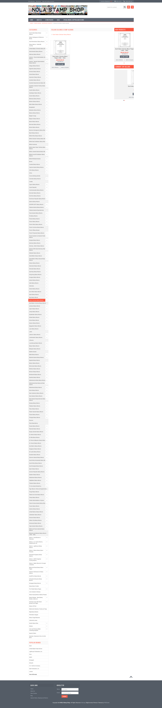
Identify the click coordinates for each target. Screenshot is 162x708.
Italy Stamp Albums (33, 297)
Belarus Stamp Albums (34, 113)
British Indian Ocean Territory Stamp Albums (37, 147)
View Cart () (129, 1)
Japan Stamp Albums (34, 308)
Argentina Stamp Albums (35, 68)
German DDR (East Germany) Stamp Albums (37, 249)
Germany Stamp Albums (34, 243)
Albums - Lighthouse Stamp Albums (35, 546)
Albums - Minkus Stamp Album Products (36, 551)
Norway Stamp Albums (34, 403)
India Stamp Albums (33, 283)
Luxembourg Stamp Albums (35, 343)
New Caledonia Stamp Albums (36, 393)
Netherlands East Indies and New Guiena (37, 383)
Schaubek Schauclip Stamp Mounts (35, 579)
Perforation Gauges (33, 614)
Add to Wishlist (55, 67)
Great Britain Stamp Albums (35, 256)
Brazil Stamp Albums (34, 133)
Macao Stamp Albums (34, 346)
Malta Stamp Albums (34, 354)
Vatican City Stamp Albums (35, 520)
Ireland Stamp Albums (34, 288)
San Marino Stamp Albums (35, 446)
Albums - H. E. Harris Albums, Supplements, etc (36, 542)
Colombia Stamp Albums (35, 178)
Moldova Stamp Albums (34, 368)
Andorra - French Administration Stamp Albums (38, 57)
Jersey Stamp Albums (34, 311)
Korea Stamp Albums (34, 320)
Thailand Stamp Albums (34, 483)
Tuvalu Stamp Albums (34, 506)
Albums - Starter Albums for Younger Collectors (37, 563)
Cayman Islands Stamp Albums (36, 167)
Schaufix (31, 663)
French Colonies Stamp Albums (36, 227)
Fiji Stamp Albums (33, 216)
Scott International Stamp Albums (36, 41)
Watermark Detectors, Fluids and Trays (38, 609)
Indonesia (31, 286)
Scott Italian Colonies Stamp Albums (37, 303)
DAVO (30, 657)
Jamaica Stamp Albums (34, 306)
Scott (30, 645)
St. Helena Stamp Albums (35, 434)
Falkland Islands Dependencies (36, 210)
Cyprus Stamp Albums (34, 184)
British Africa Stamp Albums (35, 135)
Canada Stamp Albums (34, 164)
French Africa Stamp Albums (35, 224)
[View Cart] (132, 7)
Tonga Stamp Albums (34, 491)
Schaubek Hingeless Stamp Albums (35, 555)
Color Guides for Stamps (34, 591)
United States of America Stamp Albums (38, 48)
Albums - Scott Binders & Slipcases (34, 538)
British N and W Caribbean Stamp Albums (37, 155)
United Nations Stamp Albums (36, 511)
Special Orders (32, 633)
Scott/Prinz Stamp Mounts (35, 576)
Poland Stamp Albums (34, 414)
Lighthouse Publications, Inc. (35, 651)
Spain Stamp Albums (34, 469)
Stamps (31, 626)
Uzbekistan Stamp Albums (35, 514)
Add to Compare (65, 67)
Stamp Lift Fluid (32, 606)
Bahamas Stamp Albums (34, 98)
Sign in (43, 1)
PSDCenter (106, 702)
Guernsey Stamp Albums (35, 271)
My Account (38, 1)
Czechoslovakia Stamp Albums (36, 190)
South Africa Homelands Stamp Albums (38, 460)
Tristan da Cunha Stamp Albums (36, 494)
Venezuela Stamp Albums (35, 523)
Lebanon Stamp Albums (34, 334)
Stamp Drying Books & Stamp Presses (38, 594)
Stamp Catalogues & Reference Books (36, 37)
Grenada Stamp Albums (34, 268)
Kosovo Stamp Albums (34, 323)
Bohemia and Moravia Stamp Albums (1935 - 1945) (37, 533)
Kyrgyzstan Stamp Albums (35, 326)
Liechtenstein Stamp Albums (35, 337)
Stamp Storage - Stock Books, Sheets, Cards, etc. (36, 598)
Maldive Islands (32, 351)
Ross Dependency (33, 423)
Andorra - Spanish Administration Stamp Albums (36, 62)
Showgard (31, 660)
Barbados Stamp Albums (35, 110)
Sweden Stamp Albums (34, 474)
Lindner (31, 671)
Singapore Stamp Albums (35, 449)
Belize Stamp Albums (34, 121)
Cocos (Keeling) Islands (34, 175)
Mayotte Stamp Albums (34, 360)
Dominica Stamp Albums (34, 195)
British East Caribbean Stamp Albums (37, 141)
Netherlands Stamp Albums (35, 387)
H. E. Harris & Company (34, 665)
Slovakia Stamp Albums (34, 454)
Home (31, 23)
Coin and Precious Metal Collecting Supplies (34, 629)
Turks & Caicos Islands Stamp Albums (37, 503)
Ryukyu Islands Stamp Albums (36, 431)
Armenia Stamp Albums (34, 71)
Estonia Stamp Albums (34, 201)
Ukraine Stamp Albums (34, 509)
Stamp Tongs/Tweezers (34, 617)
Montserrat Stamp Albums (35, 374)
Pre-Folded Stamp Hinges (35, 589)
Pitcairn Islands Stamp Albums (36, 411)
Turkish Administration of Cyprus (36, 500)
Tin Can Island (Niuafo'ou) (35, 486)
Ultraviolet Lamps (33, 620)
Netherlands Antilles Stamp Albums (37, 380)
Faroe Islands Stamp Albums (35, 213)
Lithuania (31, 340)
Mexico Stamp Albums (34, 363)
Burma (30, 161)
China (30, 173)
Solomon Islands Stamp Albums (36, 457)
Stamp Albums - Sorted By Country (43, 23)
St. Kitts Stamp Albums (34, 437)
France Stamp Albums (34, 221)
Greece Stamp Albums (34, 263)
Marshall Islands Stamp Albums (36, 357)
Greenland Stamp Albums (35, 266)
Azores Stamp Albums (34, 95)
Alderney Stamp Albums (34, 54)
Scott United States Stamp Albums (35, 33)
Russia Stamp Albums (34, 426)
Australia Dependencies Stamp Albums (38, 83)
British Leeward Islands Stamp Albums (38, 151)
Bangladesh (32, 107)
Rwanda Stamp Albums (34, 428)
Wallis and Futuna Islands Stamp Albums (36, 529)
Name (58, 689)
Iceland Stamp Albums (34, 280)
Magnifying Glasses (33, 611)
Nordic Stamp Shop (33, 623)
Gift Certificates (31, 1)
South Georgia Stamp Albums (36, 466)
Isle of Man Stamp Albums (35, 291)
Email (58, 692)
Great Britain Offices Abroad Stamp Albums (37, 259)
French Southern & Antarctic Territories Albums (38, 236)
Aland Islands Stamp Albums (35, 51)
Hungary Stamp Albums (34, 277)
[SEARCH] (124, 7)
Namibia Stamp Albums (34, 377)
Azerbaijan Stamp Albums (35, 93)
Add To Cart (61, 64)
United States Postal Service (35, 648)
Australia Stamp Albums (34, 80)
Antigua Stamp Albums (34, 65)
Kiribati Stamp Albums (34, 317)
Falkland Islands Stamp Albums (36, 207)
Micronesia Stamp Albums (35, 366)
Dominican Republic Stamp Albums (37, 198)
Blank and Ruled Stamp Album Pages (36, 568)
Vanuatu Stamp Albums (34, 517)
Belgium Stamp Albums (34, 118)
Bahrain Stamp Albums (34, 101)
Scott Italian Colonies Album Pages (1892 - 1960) (60, 57)
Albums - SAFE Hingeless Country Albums (35, 559)
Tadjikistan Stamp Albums (35, 480)
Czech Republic (33, 187)
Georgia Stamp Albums (34, 240)
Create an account (50, 1)
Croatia (31, 181)
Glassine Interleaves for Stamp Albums (36, 572)
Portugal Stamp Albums (34, 417)
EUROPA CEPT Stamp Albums (36, 204)
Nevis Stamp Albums (34, 390)
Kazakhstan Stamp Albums (35, 314)
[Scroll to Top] (131, 677)
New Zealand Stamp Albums (35, 396)
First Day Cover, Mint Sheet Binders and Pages (35, 602)
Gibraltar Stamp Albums (34, 253)
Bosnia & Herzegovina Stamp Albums (37, 130)
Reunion (31, 420)
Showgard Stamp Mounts (35, 583)
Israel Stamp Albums (34, 294)
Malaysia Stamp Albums (34, 348)
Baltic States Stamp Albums (35, 104)
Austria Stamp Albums (34, 90)
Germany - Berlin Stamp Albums (36, 246)
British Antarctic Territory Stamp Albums (38, 138)
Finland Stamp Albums (34, 218)
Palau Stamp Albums (34, 408)
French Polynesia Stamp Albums (36, 233)
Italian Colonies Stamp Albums (36, 300)
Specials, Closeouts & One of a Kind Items (37, 636)
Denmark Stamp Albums (34, 193)
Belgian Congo (32, 115)
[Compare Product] (128, 7)
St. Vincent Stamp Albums (35, 443)
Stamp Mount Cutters (34, 586)
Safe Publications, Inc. (34, 668)
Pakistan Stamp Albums (34, 406)
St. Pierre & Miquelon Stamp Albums (37, 440)
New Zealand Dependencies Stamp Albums (37, 399)
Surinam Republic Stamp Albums (36, 471)
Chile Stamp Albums (34, 170)
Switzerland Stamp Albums (35, 477)
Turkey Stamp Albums (34, 497)
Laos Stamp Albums (33, 328)
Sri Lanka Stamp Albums (34, 451)
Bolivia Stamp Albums (34, 127)
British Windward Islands (34, 158)
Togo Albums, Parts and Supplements (37, 489)
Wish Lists (118, 1)
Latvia (30, 331)
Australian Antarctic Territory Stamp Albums (37, 86)
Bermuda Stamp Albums (34, 124)
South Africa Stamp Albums (35, 463)
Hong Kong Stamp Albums (35, 274)
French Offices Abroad (34, 230)
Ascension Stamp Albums (35, 77)
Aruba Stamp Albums (34, 74)
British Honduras (33, 144)
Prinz (30, 654)
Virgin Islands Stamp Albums (35, 526)
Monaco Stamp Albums (34, 371)
